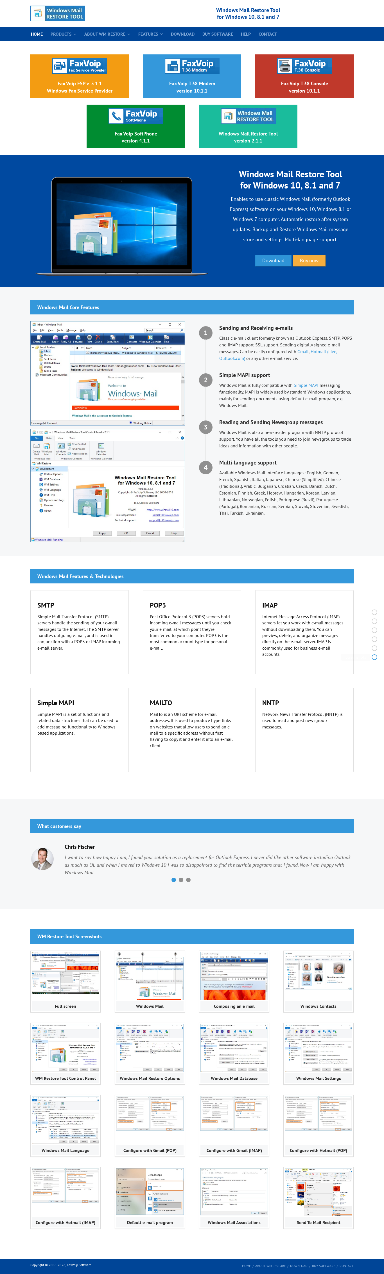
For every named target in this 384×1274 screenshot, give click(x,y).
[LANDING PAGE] (57, 13)
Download (183, 34)
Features (148, 34)
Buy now (309, 260)
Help (246, 34)
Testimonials (355, 648)
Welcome (358, 621)
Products (61, 34)
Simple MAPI (306, 385)
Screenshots (355, 657)
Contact (268, 34)
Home (37, 34)
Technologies (355, 639)
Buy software (217, 34)
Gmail (303, 351)
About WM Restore (104, 34)
